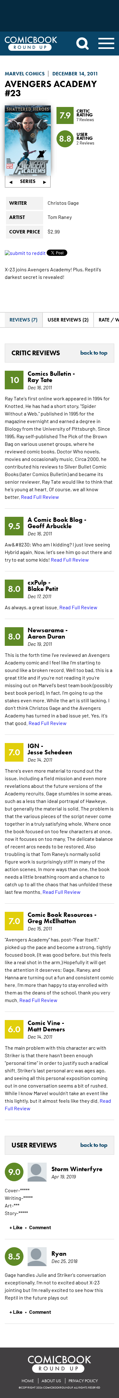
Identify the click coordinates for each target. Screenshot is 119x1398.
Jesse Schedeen (50, 752)
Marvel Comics (25, 74)
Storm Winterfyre (76, 1169)
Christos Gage (63, 202)
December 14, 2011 (75, 74)
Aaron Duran (46, 636)
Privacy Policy (83, 1380)
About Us (51, 1380)
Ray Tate (40, 380)
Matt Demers (46, 1029)
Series (28, 181)
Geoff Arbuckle (50, 526)
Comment (40, 1227)
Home (28, 1380)
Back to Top (94, 353)
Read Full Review (40, 496)
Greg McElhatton (52, 921)
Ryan (58, 1253)
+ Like (16, 1227)
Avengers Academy (51, 83)
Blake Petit (43, 589)
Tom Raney (60, 217)
